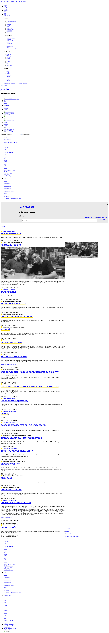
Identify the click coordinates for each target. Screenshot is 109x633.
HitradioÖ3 (9, 64)
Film (5, 157)
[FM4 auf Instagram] (9, 112)
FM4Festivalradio (8, 173)
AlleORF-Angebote (8, 620)
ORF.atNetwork (7, 595)
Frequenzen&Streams (9, 191)
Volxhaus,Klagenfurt (9, 289)
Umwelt (5, 161)
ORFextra (9, 27)
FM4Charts (6, 174)
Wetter (5, 11)
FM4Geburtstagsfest (8, 172)
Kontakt (5, 181)
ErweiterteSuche (103, 219)
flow (5, 101)
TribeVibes (6, 147)
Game (5, 162)
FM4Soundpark (7, 186)
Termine (5, 109)
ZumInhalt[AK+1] (5, 1)
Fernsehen (6, 3)
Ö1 (7, 62)
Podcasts (6, 108)
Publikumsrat (10, 46)
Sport (5, 13)
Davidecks (6, 144)
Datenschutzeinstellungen (9, 625)
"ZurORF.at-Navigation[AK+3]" (19, 1)
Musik (5, 158)
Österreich (6, 10)
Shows (5, 137)
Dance (5, 106)
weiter (3, 226)
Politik (5, 160)
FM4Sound (6, 105)
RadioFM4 (9, 65)
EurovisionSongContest (9, 170)
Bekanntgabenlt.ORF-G (12, 48)
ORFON (6, 5)
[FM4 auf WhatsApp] (9, 116)
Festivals (104, 217)
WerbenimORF (10, 43)
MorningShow (7, 139)
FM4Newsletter (7, 188)
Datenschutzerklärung (9, 624)
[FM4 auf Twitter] (8, 130)
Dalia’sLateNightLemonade (10, 142)
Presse (8, 42)
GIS (7, 32)
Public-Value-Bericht (11, 21)
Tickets (8, 25)
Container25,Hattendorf (10, 411)
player (5, 100)
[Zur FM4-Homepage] (4, 85)
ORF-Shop (9, 28)
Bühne (99, 217)
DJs (92, 217)
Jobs (8, 47)
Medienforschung (11, 40)
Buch (5, 164)
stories (5, 103)
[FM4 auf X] (7, 114)
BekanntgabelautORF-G (10, 628)
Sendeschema (7, 183)
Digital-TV (9, 31)
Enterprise (9, 39)
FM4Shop (6, 196)
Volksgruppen (10, 81)
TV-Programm (10, 55)
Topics (5, 155)
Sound (5, 7)
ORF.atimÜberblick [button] (8, 15)
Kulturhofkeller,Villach (9, 231)
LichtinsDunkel (10, 29)
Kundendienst (10, 23)
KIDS (5, 6)
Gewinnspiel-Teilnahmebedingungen (12, 198)
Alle (85, 217)
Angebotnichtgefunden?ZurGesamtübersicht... (15, 83)
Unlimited (6, 149)
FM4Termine (26, 206)
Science (8, 77)
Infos (5, 178)
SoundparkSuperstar (8, 176)
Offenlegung (6, 627)
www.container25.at (6, 517)
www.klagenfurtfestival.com (8, 364)
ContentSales (10, 44)
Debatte (5, 9)
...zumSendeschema (8, 152)
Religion (9, 80)
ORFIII (8, 58)
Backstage (9, 24)
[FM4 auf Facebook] (9, 113)
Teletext (8, 57)
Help (8, 79)
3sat (7, 60)
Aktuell (5, 168)
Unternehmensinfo (11, 38)
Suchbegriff (3, 134)
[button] (11, 99)
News (5, 14)
